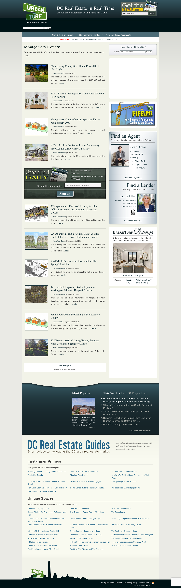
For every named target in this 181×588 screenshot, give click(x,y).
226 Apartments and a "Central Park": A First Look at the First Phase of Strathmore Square (75, 235)
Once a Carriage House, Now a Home (85, 531)
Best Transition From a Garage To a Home (87, 512)
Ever (144, 393)
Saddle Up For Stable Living (81, 538)
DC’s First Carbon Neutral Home (124, 546)
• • (90, 34)
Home (29, 22)
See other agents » (133, 177)
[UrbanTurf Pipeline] (133, 127)
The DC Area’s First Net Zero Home (42, 546)
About (103, 583)
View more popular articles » (141, 431)
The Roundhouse (118, 512)
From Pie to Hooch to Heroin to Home (43, 535)
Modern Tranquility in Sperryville (41, 538)
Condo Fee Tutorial (35, 475)
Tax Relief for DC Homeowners (124, 471)
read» (61, 83)
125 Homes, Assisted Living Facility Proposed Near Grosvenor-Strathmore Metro (75, 342)
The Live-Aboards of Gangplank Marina (86, 535)
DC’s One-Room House (121, 509)
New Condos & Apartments (118, 34)
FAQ (128, 283)
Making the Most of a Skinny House (126, 525)
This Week (110, 393)
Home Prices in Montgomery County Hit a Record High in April (77, 95)
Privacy (134, 583)
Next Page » (65, 366)
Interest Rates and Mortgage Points (126, 488)
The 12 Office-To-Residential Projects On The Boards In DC (95, 40)
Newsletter (35, 22)
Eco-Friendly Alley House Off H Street (43, 549)
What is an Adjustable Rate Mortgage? (85, 481)
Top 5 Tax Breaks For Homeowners (84, 471)
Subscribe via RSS (145, 583)
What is (143, 280)
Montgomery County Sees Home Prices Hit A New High (75, 67)
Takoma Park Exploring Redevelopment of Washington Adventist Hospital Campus (73, 288)
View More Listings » (132, 275)
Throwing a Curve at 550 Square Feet (126, 538)
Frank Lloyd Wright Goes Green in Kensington (130, 518)
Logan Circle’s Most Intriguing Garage (85, 518)
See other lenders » (133, 221)
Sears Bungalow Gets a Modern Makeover (45, 525)
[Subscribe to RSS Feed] (153, 583)
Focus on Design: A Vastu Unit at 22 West (128, 542)
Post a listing (142, 283)
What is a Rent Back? (79, 475)
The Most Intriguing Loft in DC (40, 509)
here (93, 176)
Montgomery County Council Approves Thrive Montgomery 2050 (75, 121)
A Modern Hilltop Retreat (38, 542)
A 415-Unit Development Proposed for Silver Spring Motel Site (74, 262)
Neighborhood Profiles (89, 34)
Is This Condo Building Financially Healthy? (87, 488)
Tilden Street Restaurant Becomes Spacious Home (90, 542)
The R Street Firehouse (79, 509)
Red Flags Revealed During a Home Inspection (47, 471)
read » (92, 427)
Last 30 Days (129, 393)
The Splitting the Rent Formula (123, 481)
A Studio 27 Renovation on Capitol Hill (43, 531)
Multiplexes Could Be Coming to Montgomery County (75, 316)
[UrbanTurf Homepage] (37, 12)
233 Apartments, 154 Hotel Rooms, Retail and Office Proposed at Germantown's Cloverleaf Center (75, 209)
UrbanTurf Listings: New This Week (121, 424)
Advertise (43, 22)
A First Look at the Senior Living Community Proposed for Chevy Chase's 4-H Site (75, 146)
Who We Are (110, 583)
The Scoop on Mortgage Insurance (42, 491)
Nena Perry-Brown (59, 152)
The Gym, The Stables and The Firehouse (87, 549)
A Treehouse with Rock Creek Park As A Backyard (132, 535)
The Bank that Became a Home (124, 531)
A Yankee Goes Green (79, 546)
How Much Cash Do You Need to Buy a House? (47, 488)
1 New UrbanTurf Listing (61, 34)
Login (129, 280)
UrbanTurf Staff (58, 73)
